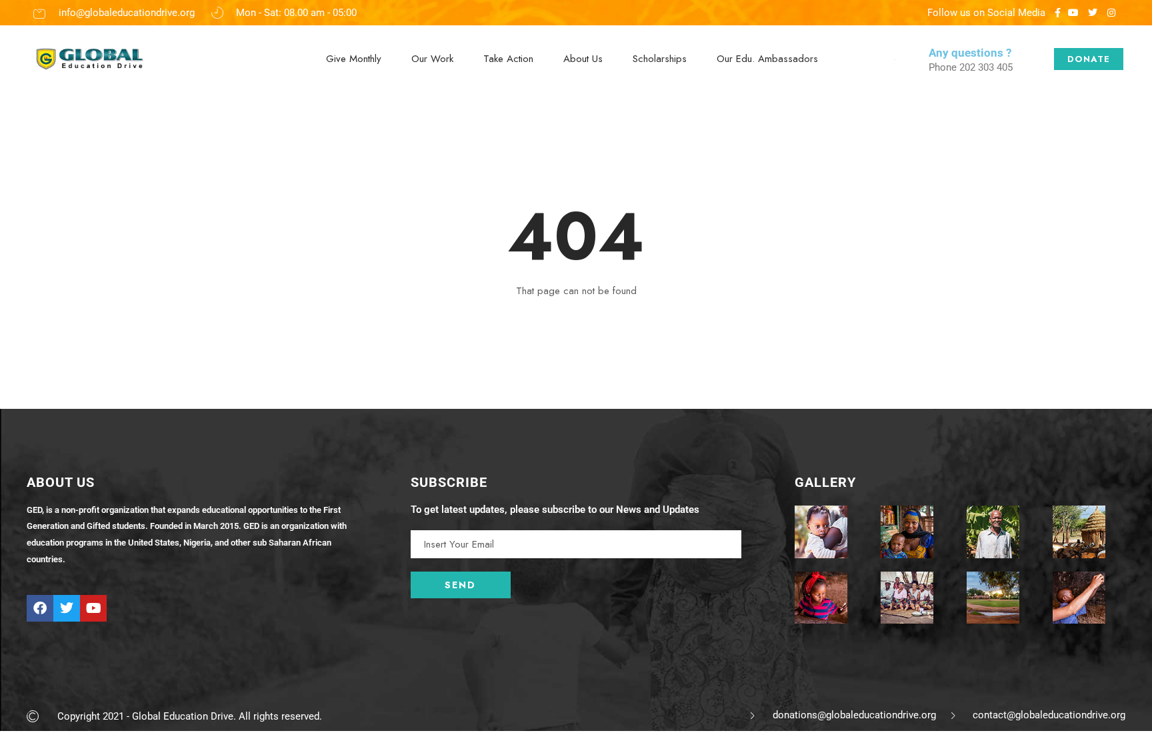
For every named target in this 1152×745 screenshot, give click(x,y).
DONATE (1088, 59)
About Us (583, 58)
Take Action (508, 58)
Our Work (432, 58)
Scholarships (660, 58)
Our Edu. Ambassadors (767, 58)
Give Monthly (353, 58)
